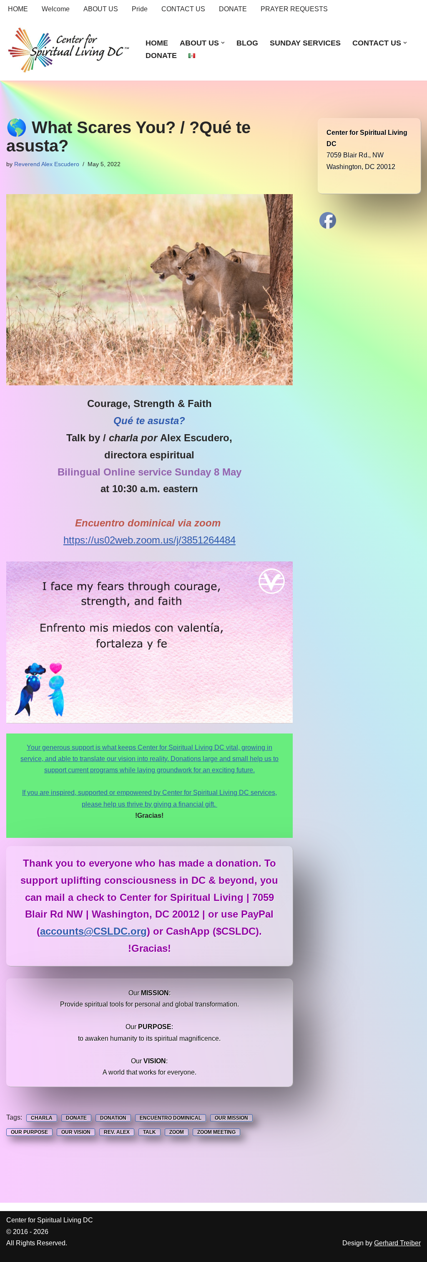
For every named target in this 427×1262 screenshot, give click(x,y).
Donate (76, 1118)
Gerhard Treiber (397, 1243)
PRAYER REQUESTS (294, 9)
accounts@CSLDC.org (93, 931)
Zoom (176, 1132)
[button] (223, 43)
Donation (113, 1118)
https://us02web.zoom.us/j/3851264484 (149, 540)
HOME (18, 9)
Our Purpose (29, 1132)
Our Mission (231, 1118)
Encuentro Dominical (170, 1118)
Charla (42, 1118)
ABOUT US (100, 9)
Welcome (56, 9)
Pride (140, 9)
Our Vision (75, 1132)
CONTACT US (183, 9)
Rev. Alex (117, 1132)
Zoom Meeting (216, 1132)
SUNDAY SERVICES (305, 43)
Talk (149, 1132)
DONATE (233, 9)
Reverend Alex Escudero (46, 164)
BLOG (247, 43)
